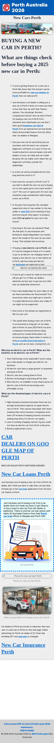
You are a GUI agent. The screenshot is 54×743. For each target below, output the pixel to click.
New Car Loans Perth (25, 474)
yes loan (23, 489)
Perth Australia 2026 (29, 7)
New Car (12, 645)
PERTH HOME (27, 730)
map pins (22, 636)
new (25, 211)
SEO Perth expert (40, 734)
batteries (20, 264)
